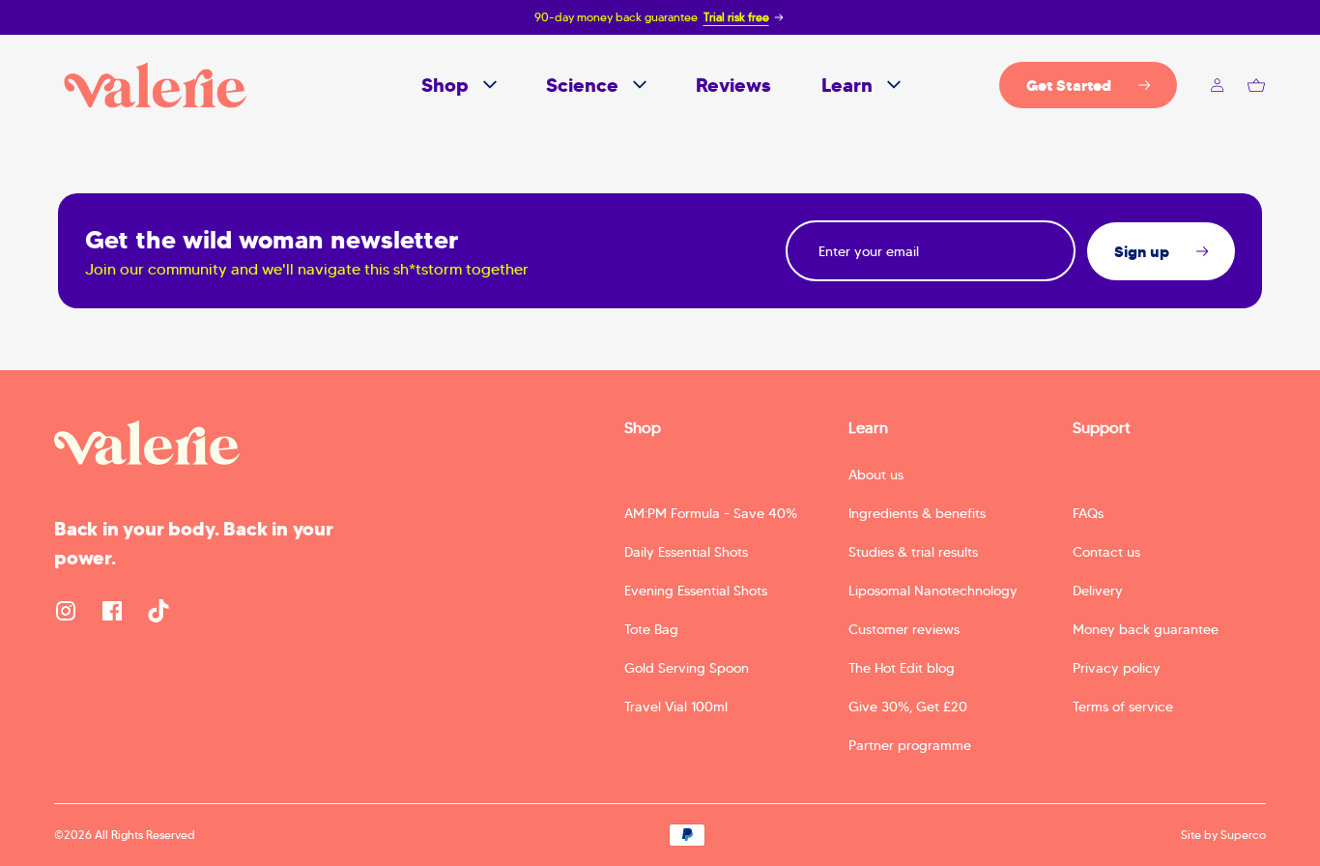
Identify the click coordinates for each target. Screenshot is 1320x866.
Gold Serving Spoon (686, 668)
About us (876, 474)
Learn (847, 85)
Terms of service (1123, 706)
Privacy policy (1117, 668)
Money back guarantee (1146, 629)
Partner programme (909, 745)
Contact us (1106, 552)
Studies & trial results (913, 552)
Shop (445, 85)
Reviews (733, 85)
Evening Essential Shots (695, 590)
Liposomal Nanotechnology (933, 590)
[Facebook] (112, 610)
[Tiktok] (158, 610)
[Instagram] (65, 610)
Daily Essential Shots (686, 552)
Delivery (1098, 590)
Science (582, 85)
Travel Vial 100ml (676, 706)
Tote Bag (651, 629)
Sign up (1141, 251)
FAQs (1088, 513)
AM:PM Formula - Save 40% (710, 513)
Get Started (1068, 85)
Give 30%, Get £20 (907, 706)
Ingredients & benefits (917, 513)
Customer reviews (904, 629)
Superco (1243, 834)
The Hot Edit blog (901, 668)
